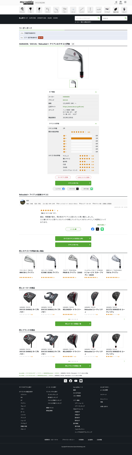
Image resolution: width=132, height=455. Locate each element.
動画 (74, 390)
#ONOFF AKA (41, 18)
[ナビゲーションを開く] (125, 3)
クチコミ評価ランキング (54, 400)
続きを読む (101, 225)
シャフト (23, 414)
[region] (73, 10)
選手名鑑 (77, 426)
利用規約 (81, 439)
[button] (124, 319)
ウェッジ (23, 406)
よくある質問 (104, 390)
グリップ (23, 417)
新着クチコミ (50, 407)
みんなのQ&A (77, 393)
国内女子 (77, 420)
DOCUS (65, 100)
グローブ (23, 429)
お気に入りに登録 (83, 177)
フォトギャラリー (80, 429)
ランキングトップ (53, 394)
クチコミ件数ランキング (54, 403)
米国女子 (77, 414)
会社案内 (90, 439)
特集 (101, 402)
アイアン (23, 403)
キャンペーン (104, 399)
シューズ (23, 420)
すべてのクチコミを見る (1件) (73, 238)
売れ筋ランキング (53, 397)
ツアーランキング (80, 406)
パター (22, 409)
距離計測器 (24, 426)
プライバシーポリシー (68, 439)
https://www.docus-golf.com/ (73, 107)
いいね (72, 229)
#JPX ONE (32, 18)
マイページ (103, 394)
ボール (22, 412)
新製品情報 (49, 410)
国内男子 (77, 417)
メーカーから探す (51, 387)
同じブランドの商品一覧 (73, 366)
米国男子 (77, 412)
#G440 (55, 18)
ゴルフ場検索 (77, 395)
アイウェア (24, 423)
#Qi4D (50, 18)
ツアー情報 (76, 400)
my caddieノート (78, 387)
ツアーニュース (79, 403)
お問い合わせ (104, 406)
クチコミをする (73, 183)
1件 (73, 44)
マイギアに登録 (63, 177)
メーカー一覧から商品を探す (83, 22)
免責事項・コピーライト (51, 439)
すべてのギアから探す (25, 387)
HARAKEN (66, 97)
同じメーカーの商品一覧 (73, 324)
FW (21, 397)
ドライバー (24, 394)
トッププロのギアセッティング (83, 432)
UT (21, 400)
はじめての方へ (104, 387)
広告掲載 (99, 439)
